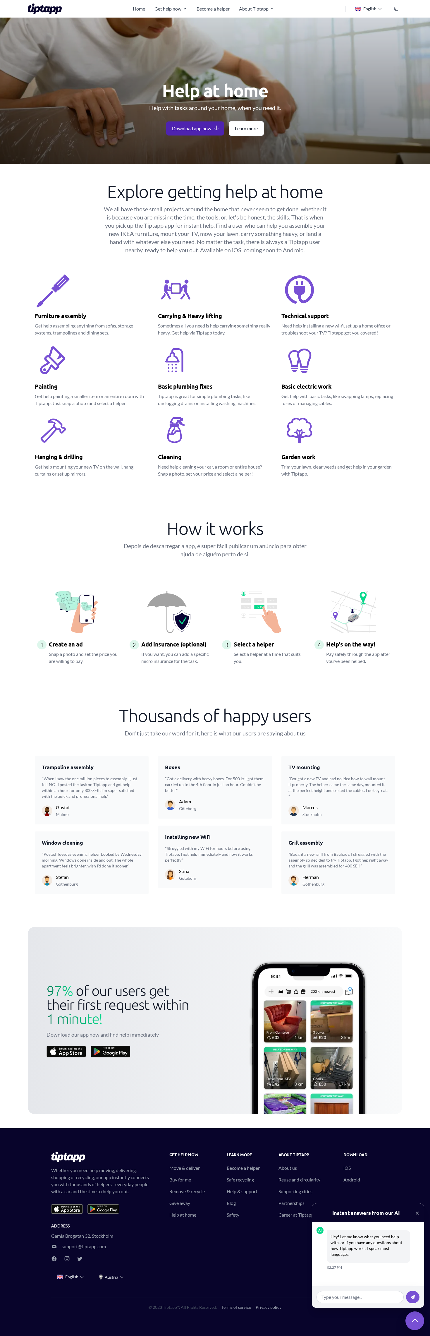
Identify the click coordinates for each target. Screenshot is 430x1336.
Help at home (182, 1214)
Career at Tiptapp (296, 1214)
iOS (347, 1168)
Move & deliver (184, 1168)
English (369, 8)
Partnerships (291, 1203)
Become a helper (213, 8)
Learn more (246, 128)
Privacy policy (268, 1307)
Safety (233, 1214)
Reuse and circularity (299, 1179)
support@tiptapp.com (84, 1246)
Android (351, 1179)
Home (139, 8)
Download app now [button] (191, 128)
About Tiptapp (254, 8)
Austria (111, 1277)
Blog (231, 1203)
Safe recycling (240, 1179)
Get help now (167, 8)
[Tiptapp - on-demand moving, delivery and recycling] (46, 9)
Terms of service (236, 1307)
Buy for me (180, 1179)
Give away (179, 1203)
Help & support (242, 1191)
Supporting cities (295, 1191)
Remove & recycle (187, 1191)
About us (287, 1168)
